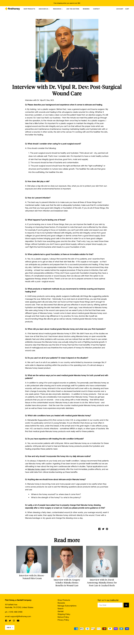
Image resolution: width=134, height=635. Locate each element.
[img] (6, 620)
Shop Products (64, 600)
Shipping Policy (64, 614)
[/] (12, 9)
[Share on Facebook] (99, 528)
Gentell (60, 611)
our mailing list (113, 600)
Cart (127, 9)
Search (60, 608)
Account (119, 9)
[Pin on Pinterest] (107, 528)
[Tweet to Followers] (103, 528)
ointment (54, 469)
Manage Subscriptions (67, 605)
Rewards (61, 603)
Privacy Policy (63, 620)
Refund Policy (63, 617)
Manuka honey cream (37, 469)
